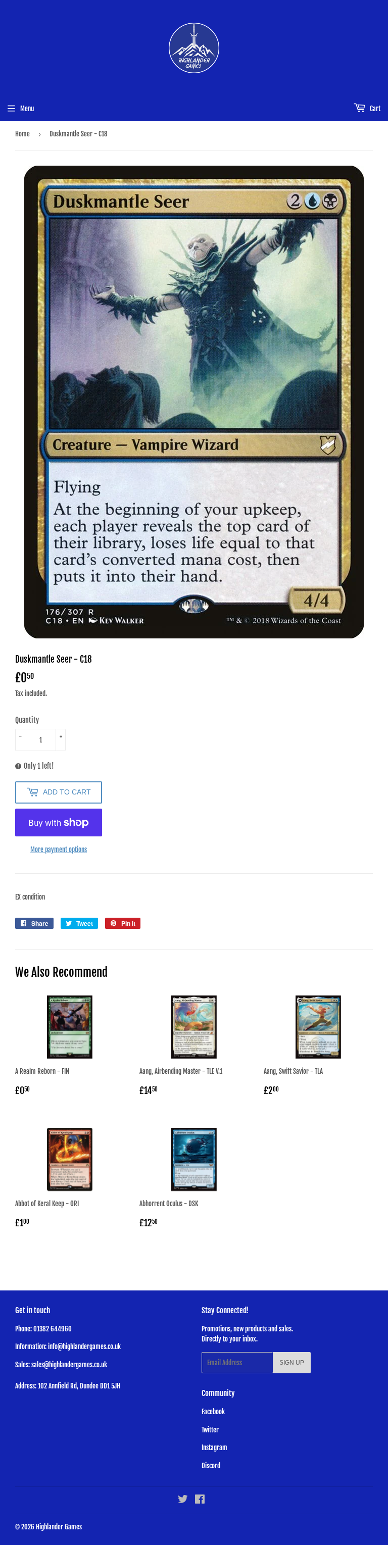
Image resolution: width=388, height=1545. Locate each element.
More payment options (58, 849)
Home (22, 134)
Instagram (214, 1447)
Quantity (27, 720)
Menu (27, 109)
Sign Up (291, 1362)
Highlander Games (59, 1527)
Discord (211, 1466)
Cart (374, 109)
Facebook (213, 1412)
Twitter (210, 1430)
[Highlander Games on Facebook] (200, 1501)
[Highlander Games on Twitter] (183, 1501)
